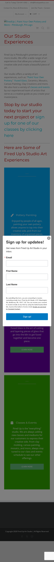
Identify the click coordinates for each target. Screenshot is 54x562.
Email (9, 257)
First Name (11, 271)
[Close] (48, 238)
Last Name (11, 284)
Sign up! (27, 317)
